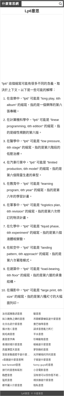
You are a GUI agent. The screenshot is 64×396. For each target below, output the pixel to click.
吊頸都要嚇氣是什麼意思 (47, 318)
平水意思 (38, 334)
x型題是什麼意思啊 (12, 359)
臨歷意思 (7, 375)
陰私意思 (38, 385)
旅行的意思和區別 (12, 369)
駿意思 (37, 313)
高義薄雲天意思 (11, 349)
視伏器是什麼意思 (43, 380)
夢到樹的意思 (40, 349)
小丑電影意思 (40, 369)
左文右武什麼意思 (12, 324)
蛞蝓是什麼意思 (42, 344)
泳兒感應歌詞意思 (12, 313)
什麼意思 (38, 393)
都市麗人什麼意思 (12, 385)
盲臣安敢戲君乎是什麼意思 (17, 354)
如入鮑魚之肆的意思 (13, 318)
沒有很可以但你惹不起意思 (48, 375)
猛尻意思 (7, 380)
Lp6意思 (25, 393)
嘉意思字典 (8, 339)
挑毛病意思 (8, 334)
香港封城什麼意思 (12, 344)
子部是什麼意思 (42, 359)
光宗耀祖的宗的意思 (44, 354)
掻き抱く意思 (9, 328)
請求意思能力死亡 (43, 328)
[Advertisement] (32, 46)
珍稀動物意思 (40, 339)
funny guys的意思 (43, 364)
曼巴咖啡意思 (40, 324)
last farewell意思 (11, 364)
